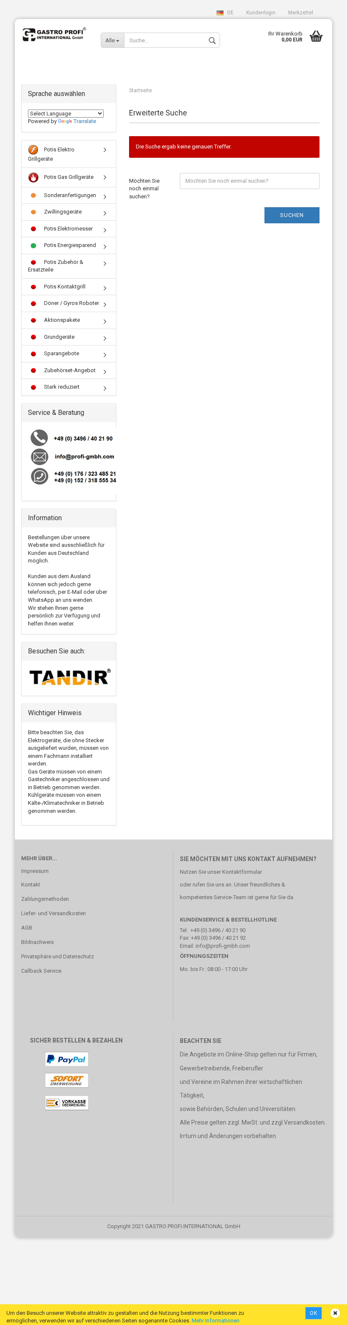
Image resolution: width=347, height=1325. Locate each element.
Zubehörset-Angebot (69, 370)
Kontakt (30, 884)
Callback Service (41, 971)
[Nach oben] (323, 1312)
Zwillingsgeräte (62, 211)
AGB (26, 927)
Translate (85, 121)
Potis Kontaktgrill (64, 286)
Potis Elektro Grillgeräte (51, 154)
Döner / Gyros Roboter (71, 303)
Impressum (35, 871)
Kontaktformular (242, 872)
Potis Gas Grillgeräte (68, 176)
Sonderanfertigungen (69, 195)
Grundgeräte (58, 337)
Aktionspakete (61, 320)
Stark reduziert (61, 387)
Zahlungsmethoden (45, 899)
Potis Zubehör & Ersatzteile (55, 266)
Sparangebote (61, 353)
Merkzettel (300, 13)
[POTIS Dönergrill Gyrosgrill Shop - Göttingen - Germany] (54, 36)
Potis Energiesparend (69, 245)
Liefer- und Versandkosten (53, 913)
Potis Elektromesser (68, 228)
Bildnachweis (37, 942)
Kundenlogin (260, 13)
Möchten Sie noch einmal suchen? (144, 189)
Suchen (292, 215)
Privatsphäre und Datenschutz (57, 956)
